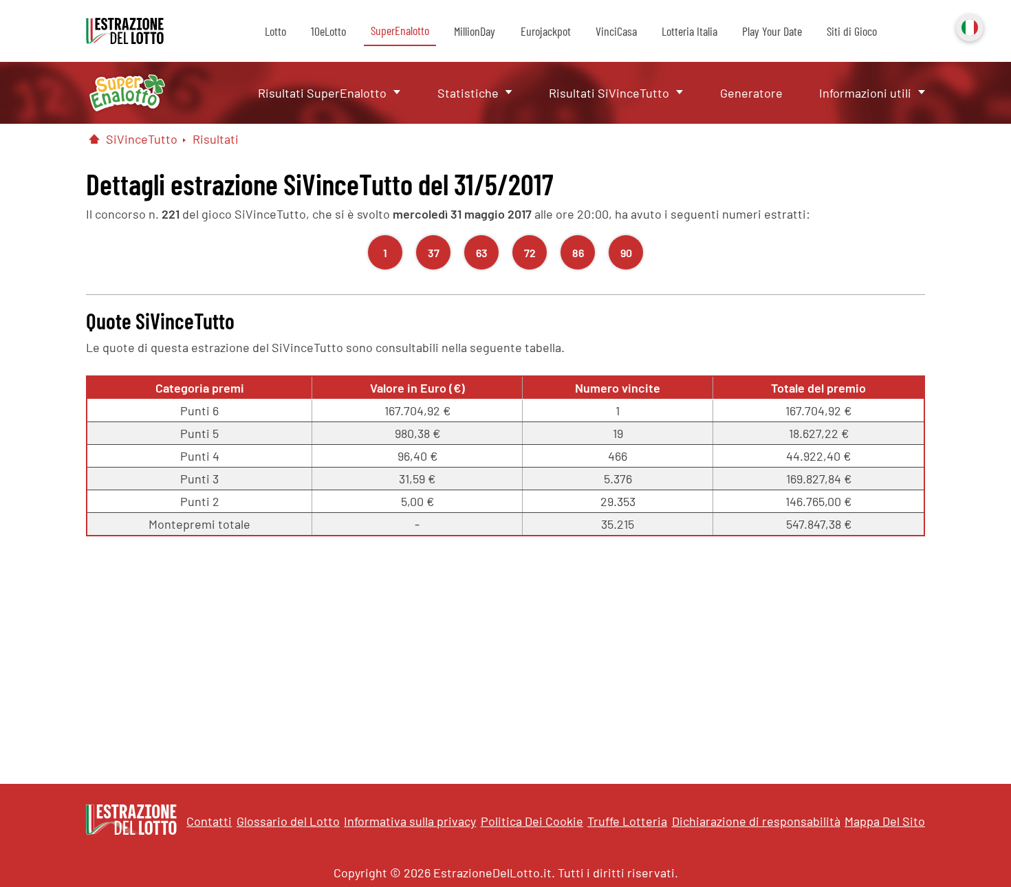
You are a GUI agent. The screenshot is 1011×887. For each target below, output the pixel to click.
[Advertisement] (505, 653)
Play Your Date (772, 31)
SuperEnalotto (400, 30)
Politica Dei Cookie (532, 821)
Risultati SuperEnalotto (322, 92)
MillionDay (474, 31)
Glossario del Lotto (288, 821)
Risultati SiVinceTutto (609, 92)
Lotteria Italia (689, 31)
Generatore (751, 92)
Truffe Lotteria (627, 821)
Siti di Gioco (852, 31)
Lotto (275, 31)
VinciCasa (616, 31)
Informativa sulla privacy (410, 821)
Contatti (209, 821)
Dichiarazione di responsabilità (756, 821)
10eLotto (328, 31)
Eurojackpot (546, 31)
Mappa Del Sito (885, 821)
